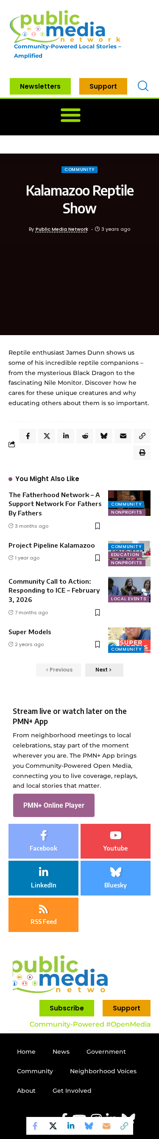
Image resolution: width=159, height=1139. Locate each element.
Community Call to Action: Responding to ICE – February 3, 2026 (54, 590)
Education (125, 554)
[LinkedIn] (43, 878)
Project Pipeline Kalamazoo (51, 545)
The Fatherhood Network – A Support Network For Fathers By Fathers (55, 504)
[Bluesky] (116, 878)
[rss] (43, 915)
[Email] (106, 1126)
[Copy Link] (124, 1126)
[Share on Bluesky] (89, 1126)
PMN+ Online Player (53, 805)
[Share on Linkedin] (71, 1126)
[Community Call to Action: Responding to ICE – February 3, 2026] (129, 589)
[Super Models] (129, 640)
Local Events (128, 599)
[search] (143, 86)
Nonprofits (126, 512)
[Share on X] (53, 1126)
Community (79, 169)
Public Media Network (62, 229)
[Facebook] (43, 841)
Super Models (29, 631)
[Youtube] (116, 841)
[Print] (142, 452)
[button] (70, 115)
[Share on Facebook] (35, 1126)
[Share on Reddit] (84, 436)
